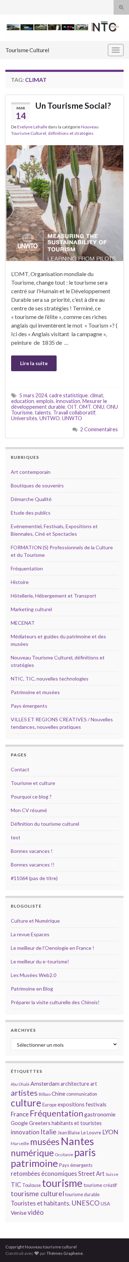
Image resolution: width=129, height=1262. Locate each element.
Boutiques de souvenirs (37, 485)
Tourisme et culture (33, 783)
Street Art (91, 1173)
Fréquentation (27, 568)
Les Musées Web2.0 (33, 975)
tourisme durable (82, 1194)
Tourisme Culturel (27, 49)
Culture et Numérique (35, 921)
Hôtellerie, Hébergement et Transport (53, 596)
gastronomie (99, 1114)
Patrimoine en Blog (32, 989)
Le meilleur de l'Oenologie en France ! (52, 948)
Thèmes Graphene (65, 1253)
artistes (24, 1093)
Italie (48, 1132)
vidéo (36, 1212)
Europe (49, 1105)
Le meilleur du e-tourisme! (40, 961)
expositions (71, 1104)
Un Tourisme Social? (73, 105)
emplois (45, 401)
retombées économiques (44, 1173)
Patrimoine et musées (35, 692)
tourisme (62, 1183)
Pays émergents (29, 706)
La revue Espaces (30, 934)
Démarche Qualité (31, 499)
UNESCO (85, 1203)
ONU (98, 407)
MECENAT (23, 623)
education (22, 401)
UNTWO (49, 418)
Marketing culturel (31, 609)
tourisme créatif (100, 1185)
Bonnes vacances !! (32, 864)
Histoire (20, 582)
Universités (24, 418)
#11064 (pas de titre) (34, 878)
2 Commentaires (99, 429)
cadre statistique (68, 395)
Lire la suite (34, 363)
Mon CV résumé (29, 810)
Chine (58, 1093)
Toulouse (31, 1185)
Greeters (40, 1123)
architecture (75, 1084)
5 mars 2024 (33, 395)
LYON (110, 1132)
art (93, 1084)
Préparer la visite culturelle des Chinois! (55, 1002)
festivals (96, 1104)
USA (105, 1204)
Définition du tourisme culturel (45, 824)
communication (81, 1094)
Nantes (77, 1141)
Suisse (112, 1174)
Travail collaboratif (74, 412)
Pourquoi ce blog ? (31, 797)
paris (85, 1152)
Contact (20, 769)
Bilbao (45, 1094)
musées (44, 1141)
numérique (32, 1152)
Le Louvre (91, 1132)
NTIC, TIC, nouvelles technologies (50, 679)
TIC (16, 1184)
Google (19, 1123)
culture (26, 1103)
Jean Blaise (69, 1132)
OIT (72, 407)
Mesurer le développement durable (59, 404)
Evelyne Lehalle (32, 126)
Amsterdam (44, 1083)
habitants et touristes (77, 1123)
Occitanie (64, 1154)
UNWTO (72, 418)
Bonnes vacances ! (32, 851)
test (15, 837)
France (20, 1114)
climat (96, 395)
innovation (68, 401)
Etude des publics (31, 513)
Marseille (20, 1143)
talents (43, 412)
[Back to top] (113, 1246)
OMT (85, 407)
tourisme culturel (37, 1193)
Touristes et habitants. (40, 1203)
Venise (19, 1212)
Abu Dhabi (20, 1084)
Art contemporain (31, 472)
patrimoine (34, 1163)
